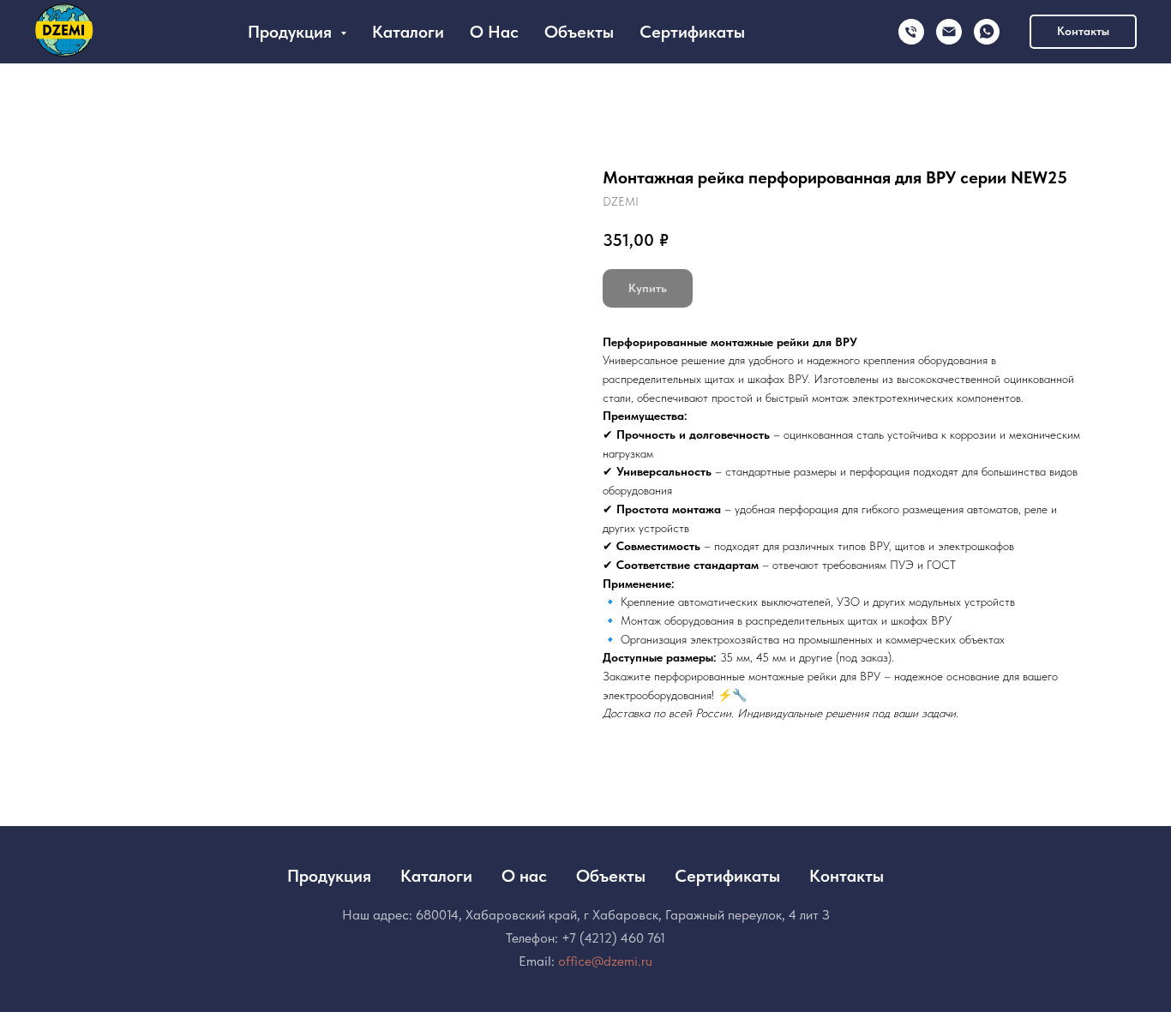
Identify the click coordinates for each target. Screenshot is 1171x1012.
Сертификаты (692, 31)
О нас (494, 31)
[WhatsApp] (987, 32)
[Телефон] (911, 32)
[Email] (949, 32)
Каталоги (408, 31)
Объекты (579, 31)
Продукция (329, 875)
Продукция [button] (292, 31)
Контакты (846, 875)
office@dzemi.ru (605, 961)
